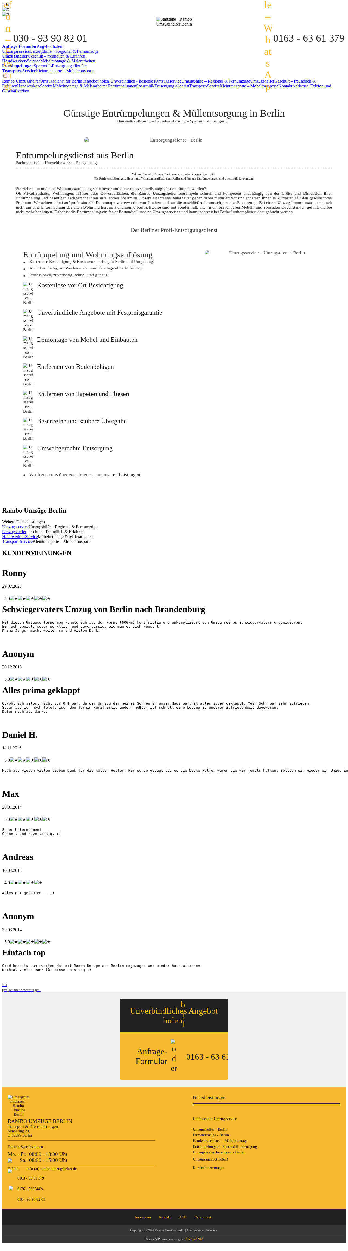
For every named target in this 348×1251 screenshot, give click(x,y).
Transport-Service (233, 86)
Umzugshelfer (14, 531)
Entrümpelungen (148, 86)
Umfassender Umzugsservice (215, 1119)
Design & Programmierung (162, 1239)
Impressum (143, 1217)
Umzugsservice (202, 81)
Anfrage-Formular (151, 1056)
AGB (183, 1217)
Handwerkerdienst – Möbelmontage (220, 1141)
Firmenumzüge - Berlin (211, 1135)
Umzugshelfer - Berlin (210, 1129)
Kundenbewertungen (208, 1168)
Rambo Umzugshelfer (42, 81)
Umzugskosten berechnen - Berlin (219, 1152)
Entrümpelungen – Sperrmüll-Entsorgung (225, 1147)
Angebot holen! (119, 81)
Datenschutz (204, 1217)
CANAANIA (195, 1239)
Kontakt (165, 1217)
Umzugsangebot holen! (210, 1159)
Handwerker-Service (62, 86)
